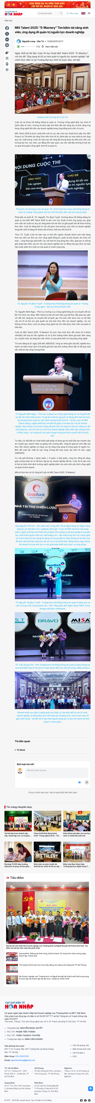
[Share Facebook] (7, 28)
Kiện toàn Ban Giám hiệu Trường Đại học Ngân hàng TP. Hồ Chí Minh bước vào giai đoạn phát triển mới (76, 867)
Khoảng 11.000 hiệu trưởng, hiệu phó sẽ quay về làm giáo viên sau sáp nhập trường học (17, 866)
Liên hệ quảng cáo (81, 1045)
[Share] (7, 45)
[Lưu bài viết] (7, 58)
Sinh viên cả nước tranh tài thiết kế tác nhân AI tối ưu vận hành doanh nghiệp (46, 866)
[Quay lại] (7, 70)
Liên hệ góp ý (79, 1052)
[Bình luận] (7, 53)
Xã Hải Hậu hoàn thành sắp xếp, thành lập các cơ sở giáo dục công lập (17, 835)
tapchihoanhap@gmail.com (23, 1060)
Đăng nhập (74, 13)
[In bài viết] (7, 64)
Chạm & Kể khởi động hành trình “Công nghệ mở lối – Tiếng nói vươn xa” (47, 835)
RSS (75, 1056)
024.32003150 (22, 1056)
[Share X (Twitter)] (7, 34)
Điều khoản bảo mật (82, 1049)
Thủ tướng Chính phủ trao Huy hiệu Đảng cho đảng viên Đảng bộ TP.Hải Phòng (52, 965)
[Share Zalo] (7, 39)
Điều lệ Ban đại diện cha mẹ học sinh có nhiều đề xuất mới (76, 834)
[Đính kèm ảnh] (79, 782)
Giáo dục (8, 20)
